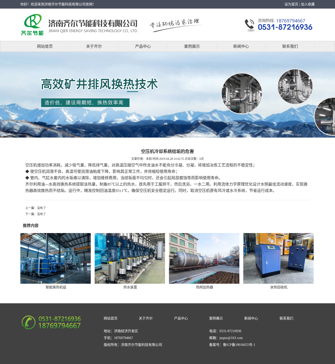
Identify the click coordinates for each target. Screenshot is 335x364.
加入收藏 (308, 4)
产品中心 (143, 46)
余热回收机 (278, 287)
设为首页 (291, 4)
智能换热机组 (56, 287)
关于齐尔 (94, 46)
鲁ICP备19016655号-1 (239, 345)
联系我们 (290, 46)
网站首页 (45, 46)
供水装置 (130, 287)
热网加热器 (204, 287)
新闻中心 (241, 46)
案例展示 (192, 46)
